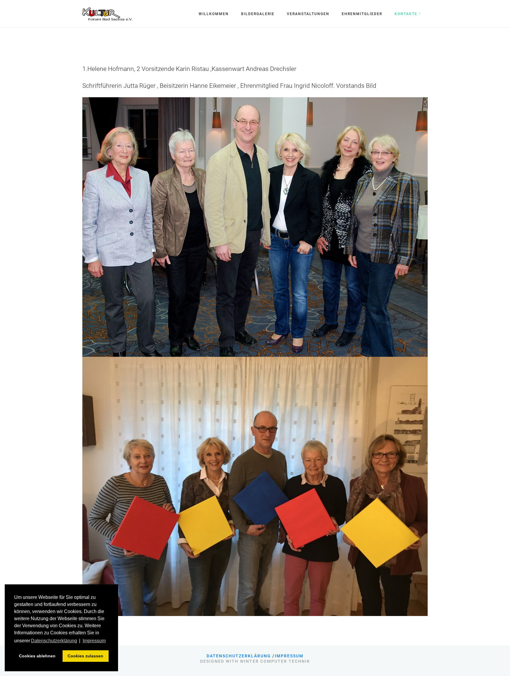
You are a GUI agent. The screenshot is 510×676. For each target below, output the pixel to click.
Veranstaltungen (308, 14)
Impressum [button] (94, 640)
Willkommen (214, 14)
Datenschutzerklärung (239, 656)
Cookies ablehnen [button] (37, 656)
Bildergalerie (257, 14)
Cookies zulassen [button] (85, 656)
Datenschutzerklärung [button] (54, 640)
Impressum (289, 656)
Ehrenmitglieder (362, 14)
